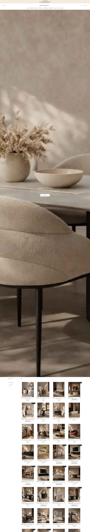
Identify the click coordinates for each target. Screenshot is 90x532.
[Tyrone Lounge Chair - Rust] (74, 431)
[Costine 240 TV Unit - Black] (43, 473)
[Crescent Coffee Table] (58, 431)
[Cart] (85, 5)
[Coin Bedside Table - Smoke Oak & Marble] (27, 515)
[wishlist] (5, 5)
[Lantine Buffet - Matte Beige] (58, 515)
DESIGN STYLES (51, 8)
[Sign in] (83, 5)
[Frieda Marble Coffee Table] (43, 515)
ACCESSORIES (45, 8)
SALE (59, 8)
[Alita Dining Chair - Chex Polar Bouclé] (58, 452)
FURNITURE (31, 8)
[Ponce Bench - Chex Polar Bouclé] (58, 389)
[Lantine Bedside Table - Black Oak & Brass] (43, 494)
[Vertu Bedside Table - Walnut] (43, 389)
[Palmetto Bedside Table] (58, 410)
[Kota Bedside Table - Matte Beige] (74, 515)
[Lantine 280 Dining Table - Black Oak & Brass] (74, 494)
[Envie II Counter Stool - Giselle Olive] (43, 452)
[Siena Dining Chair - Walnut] (27, 473)
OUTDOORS (40, 8)
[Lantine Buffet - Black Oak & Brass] (27, 452)
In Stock (11, 384)
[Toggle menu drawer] (3, 5)
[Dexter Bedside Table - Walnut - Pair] (27, 431)
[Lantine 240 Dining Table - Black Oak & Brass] (27, 494)
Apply (21, 378)
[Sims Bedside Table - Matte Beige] (27, 389)
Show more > (45, 195)
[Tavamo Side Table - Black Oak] (43, 410)
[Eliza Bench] (74, 410)
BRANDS (62, 8)
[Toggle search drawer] (80, 5)
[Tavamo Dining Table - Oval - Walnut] (43, 431)
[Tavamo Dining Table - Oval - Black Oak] (74, 473)
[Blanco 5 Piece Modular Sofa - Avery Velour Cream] (58, 473)
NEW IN (28, 8)
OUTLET (56, 8)
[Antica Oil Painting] (74, 389)
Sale (10, 386)
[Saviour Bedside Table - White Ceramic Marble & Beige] (27, 410)
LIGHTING (36, 8)
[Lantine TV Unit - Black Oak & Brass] (74, 452)
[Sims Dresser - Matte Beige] (58, 494)
